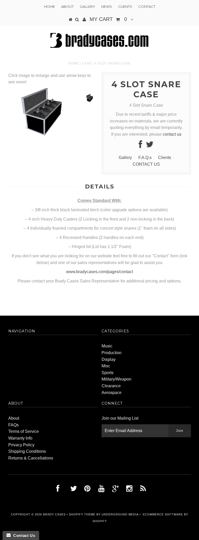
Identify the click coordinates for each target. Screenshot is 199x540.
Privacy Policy (21, 445)
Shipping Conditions (27, 451)
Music (107, 346)
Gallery (87, 6)
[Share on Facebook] (140, 146)
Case (86, 63)
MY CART (108, 19)
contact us (172, 134)
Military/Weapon (116, 379)
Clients (125, 6)
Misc (106, 366)
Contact (146, 6)
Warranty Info (20, 438)
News (106, 6)
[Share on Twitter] (150, 146)
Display (109, 359)
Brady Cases (54, 514)
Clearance (111, 386)
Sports (107, 372)
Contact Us (23, 535)
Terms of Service (23, 431)
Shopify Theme (82, 514)
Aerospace (112, 392)
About (67, 6)
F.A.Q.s (145, 157)
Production (112, 353)
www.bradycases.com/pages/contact (99, 271)
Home (49, 6)
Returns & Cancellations (30, 458)
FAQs (13, 425)
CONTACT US (146, 164)
